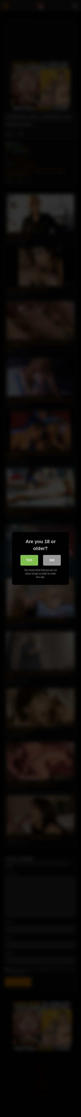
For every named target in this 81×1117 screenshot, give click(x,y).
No (52, 560)
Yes (29, 560)
